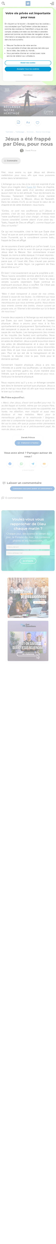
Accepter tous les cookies (28, 69)
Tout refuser (28, 75)
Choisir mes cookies (28, 63)
